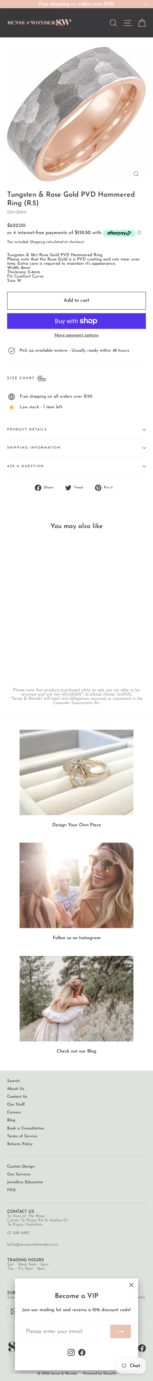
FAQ (11, 1190)
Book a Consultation (25, 1129)
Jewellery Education (25, 1182)
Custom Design (21, 1167)
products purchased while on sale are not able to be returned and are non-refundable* (80, 692)
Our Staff (16, 1105)
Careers (14, 1112)
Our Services (19, 1174)
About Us (15, 1089)
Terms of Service (22, 1136)
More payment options (76, 335)
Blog (11, 1120)
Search (13, 1081)
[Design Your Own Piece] (76, 772)
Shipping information (34, 447)
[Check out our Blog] (76, 998)
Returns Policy (20, 1144)
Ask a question (25, 466)
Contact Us (17, 1097)
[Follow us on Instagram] (76, 885)
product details (27, 429)
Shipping (37, 242)
